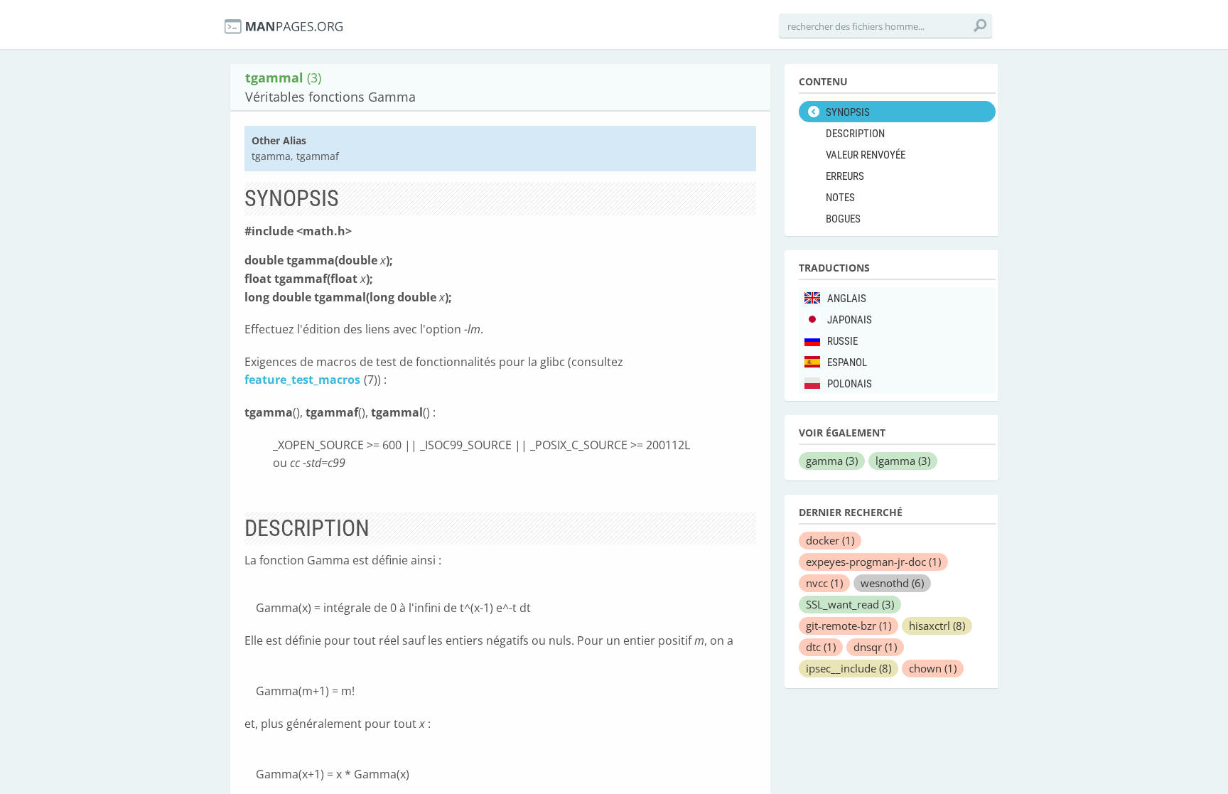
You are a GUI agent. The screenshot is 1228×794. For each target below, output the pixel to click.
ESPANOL (847, 362)
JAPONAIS (849, 319)
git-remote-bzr (848, 625)
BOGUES (843, 219)
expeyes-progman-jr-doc (873, 561)
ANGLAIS (846, 298)
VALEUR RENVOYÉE (865, 155)
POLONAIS (849, 383)
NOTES (840, 197)
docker (830, 540)
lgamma (903, 461)
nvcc (824, 583)
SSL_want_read (850, 604)
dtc (821, 647)
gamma (832, 461)
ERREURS (845, 176)
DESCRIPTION (855, 133)
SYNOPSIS (848, 112)
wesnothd (892, 583)
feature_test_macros (302, 379)
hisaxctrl (937, 625)
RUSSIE (842, 341)
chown (933, 668)
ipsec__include (848, 668)
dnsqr (875, 647)
